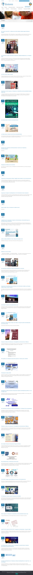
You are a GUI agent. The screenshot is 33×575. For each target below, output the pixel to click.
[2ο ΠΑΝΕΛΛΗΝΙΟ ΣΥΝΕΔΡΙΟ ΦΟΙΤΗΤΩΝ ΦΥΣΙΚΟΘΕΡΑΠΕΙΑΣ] (11, 128)
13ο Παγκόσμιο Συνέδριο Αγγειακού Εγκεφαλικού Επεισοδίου (11, 496)
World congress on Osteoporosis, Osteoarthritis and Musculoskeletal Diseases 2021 (14, 513)
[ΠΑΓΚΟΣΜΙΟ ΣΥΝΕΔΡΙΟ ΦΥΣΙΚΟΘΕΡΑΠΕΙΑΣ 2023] (11, 299)
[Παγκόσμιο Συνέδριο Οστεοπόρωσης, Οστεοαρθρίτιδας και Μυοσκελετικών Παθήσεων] (11, 334)
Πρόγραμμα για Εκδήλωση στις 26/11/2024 (8, 164)
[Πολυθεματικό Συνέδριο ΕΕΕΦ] (11, 367)
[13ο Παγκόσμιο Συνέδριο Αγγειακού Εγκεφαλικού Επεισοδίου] (11, 490)
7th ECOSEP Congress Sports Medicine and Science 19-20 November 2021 (13, 479)
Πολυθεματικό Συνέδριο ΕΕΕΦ (6, 372)
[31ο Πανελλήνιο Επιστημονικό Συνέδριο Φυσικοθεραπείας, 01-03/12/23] (11, 262)
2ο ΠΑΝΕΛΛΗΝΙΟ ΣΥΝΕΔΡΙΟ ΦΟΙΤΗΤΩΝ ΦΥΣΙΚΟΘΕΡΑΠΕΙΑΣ (11, 134)
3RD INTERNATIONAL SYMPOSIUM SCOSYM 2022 (9, 461)
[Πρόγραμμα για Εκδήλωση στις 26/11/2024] (11, 159)
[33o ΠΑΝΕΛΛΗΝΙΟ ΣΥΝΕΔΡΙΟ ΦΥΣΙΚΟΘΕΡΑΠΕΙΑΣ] (11, 109)
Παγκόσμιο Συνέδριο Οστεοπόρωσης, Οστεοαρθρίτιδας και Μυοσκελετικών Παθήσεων (15, 426)
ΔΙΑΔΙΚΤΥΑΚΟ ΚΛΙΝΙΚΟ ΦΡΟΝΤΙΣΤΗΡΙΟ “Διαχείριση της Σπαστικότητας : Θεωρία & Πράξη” (16, 529)
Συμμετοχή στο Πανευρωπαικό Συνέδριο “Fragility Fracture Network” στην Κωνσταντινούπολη (16, 178)
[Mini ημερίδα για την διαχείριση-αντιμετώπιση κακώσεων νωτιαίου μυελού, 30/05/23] (11, 352)
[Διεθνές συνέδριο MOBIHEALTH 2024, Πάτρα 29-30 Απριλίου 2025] (11, 233)
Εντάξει (17, 573)
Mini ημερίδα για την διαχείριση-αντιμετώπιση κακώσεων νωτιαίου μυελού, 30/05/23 (14, 358)
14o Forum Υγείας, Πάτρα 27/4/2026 (7, 74)
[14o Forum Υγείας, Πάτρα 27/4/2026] (11, 68)
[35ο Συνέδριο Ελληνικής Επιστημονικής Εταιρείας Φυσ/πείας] (11, 438)
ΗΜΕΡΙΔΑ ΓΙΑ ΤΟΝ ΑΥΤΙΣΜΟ (6, 251)
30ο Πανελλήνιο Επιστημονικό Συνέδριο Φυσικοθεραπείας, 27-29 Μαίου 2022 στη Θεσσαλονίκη (16, 408)
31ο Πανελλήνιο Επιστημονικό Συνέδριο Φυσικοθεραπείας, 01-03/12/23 (12, 268)
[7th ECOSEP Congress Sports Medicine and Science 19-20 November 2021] (11, 473)
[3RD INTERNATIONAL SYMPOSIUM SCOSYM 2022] (11, 455)
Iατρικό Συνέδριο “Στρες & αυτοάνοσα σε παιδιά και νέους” (10, 207)
